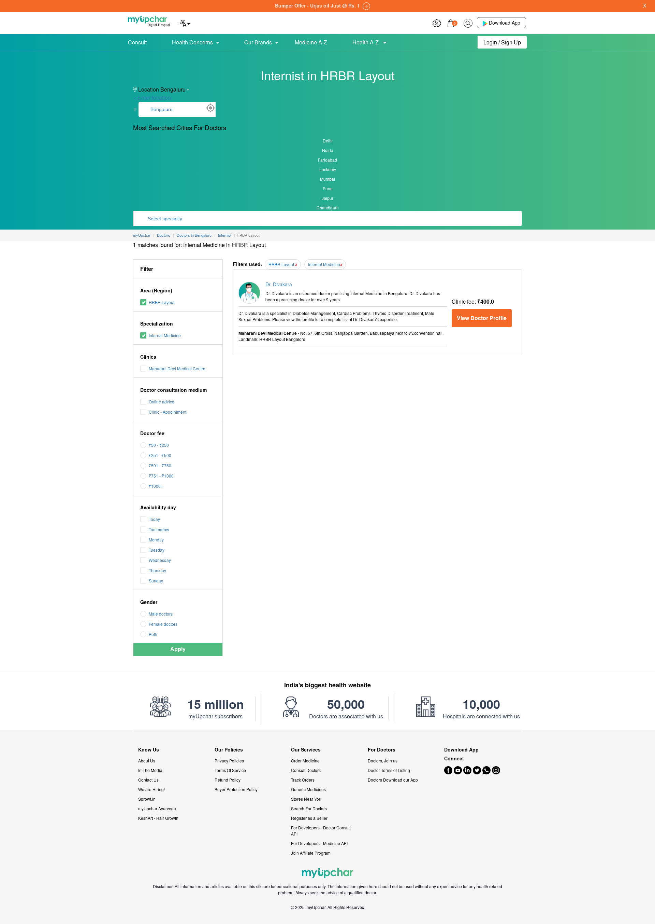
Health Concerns (192, 42)
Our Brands (258, 42)
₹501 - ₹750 (160, 465)
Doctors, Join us (382, 760)
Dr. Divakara (278, 284)
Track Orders (303, 780)
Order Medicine (305, 760)
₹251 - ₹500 (160, 455)
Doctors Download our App (393, 780)
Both (153, 634)
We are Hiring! (151, 789)
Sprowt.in (147, 799)
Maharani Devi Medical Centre (177, 368)
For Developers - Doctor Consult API (321, 831)
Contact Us (148, 780)
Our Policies (229, 749)
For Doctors (381, 749)
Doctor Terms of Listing (389, 770)
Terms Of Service (230, 770)
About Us (146, 760)
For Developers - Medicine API (319, 843)
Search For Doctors (309, 808)
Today (154, 519)
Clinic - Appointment (167, 412)
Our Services (306, 749)
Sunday (156, 580)
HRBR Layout (161, 302)
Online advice (161, 401)
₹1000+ (156, 486)
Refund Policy (228, 780)
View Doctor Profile (482, 318)
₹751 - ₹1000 (161, 476)
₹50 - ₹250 (159, 445)
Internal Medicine (165, 335)
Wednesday (160, 560)
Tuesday (156, 550)
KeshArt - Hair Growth (158, 818)
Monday (156, 539)
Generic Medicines (308, 789)
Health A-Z (366, 42)
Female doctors (163, 624)
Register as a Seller (309, 818)
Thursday (157, 570)
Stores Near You (306, 799)
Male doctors (161, 614)
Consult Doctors (306, 770)
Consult (137, 42)
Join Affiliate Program (311, 853)
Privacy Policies (229, 760)
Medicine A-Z (311, 42)
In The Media (150, 770)
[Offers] (437, 22)
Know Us (148, 749)
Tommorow (159, 529)
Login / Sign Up (502, 42)
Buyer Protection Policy (236, 789)
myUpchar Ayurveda (157, 808)
